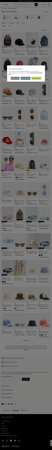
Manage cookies (15, 78)
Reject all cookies (25, 78)
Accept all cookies (36, 78)
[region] (26, 73)
